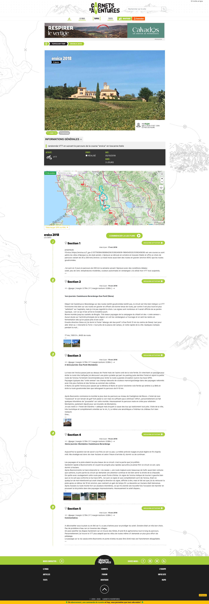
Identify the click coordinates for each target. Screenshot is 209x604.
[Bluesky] (156, 562)
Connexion (140, 19)
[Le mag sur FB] (142, 562)
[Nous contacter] (60, 562)
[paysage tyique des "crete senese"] (67, 496)
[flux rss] (162, 562)
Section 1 (73, 243)
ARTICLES (46, 574)
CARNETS (104, 569)
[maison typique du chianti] (67, 343)
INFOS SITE (162, 574)
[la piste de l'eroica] (85, 496)
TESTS (110, 19)
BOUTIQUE (127, 19)
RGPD (164, 580)
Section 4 (74, 434)
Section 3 (74, 355)
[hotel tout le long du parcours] (102, 496)
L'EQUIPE (162, 569)
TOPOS (96, 19)
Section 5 (74, 508)
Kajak (147, 124)
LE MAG (82, 19)
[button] (162, 173)
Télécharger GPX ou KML (56, 227)
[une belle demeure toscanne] (76, 496)
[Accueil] (69, 18)
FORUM (104, 574)
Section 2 (74, 281)
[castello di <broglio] (76, 343)
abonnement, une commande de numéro (87, 602)
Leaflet (150, 224)
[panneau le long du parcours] (93, 496)
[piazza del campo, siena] (67, 422)
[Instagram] (149, 562)
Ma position (51, 173)
